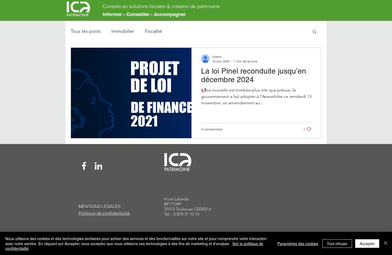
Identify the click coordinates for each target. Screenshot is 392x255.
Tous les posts (86, 31)
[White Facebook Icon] (84, 166)
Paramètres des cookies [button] (297, 243)
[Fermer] (385, 243)
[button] (314, 32)
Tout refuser (337, 243)
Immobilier (122, 31)
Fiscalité (153, 31)
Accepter (367, 243)
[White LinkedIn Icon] (98, 166)
